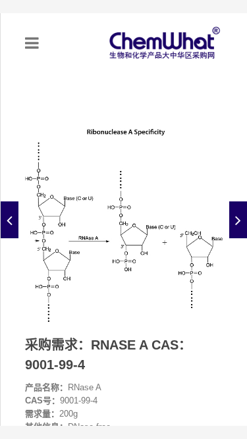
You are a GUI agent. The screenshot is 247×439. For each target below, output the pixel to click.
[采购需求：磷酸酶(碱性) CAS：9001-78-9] (238, 219)
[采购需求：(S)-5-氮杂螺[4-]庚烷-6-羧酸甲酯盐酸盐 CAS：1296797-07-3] (9, 219)
